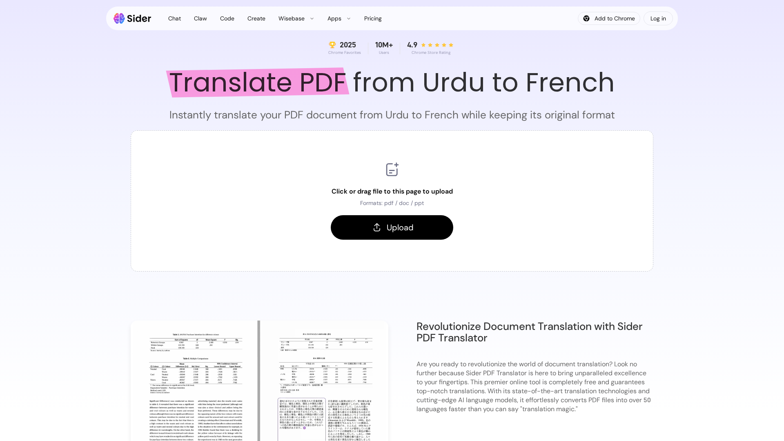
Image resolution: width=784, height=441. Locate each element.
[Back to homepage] (132, 18)
